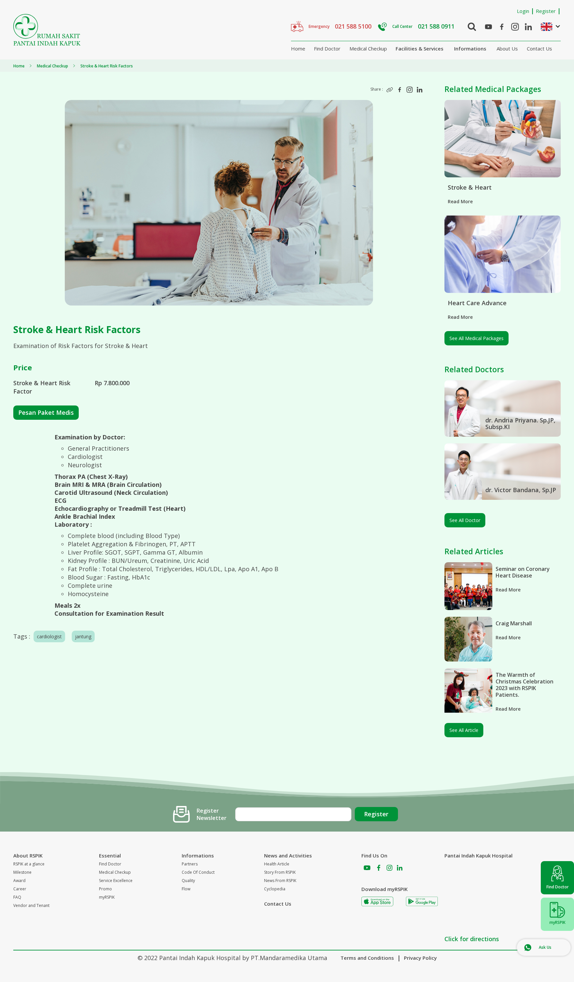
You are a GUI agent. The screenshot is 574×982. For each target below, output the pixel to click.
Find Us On (374, 855)
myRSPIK (107, 897)
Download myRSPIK (384, 889)
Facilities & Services (419, 48)
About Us (507, 48)
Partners (190, 864)
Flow (186, 889)
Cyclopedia (274, 889)
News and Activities (288, 855)
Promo (105, 889)
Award (19, 880)
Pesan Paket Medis (46, 412)
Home (298, 48)
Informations (470, 48)
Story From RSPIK (280, 872)
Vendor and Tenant (31, 905)
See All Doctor (464, 520)
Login (523, 11)
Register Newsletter (212, 814)
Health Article (276, 864)
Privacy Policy (420, 957)
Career (19, 889)
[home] (47, 30)
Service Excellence (116, 880)
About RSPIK (28, 855)
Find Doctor (327, 48)
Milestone (22, 872)
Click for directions (471, 939)
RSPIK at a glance (29, 864)
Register (546, 11)
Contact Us (539, 48)
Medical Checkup (368, 48)
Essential (110, 855)
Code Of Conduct (198, 872)
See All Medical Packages (476, 338)
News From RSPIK (280, 880)
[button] (547, 26)
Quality (188, 880)
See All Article (463, 730)
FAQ (17, 897)
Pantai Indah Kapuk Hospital (478, 855)
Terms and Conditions (367, 957)
